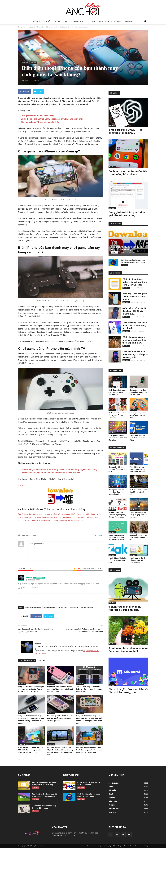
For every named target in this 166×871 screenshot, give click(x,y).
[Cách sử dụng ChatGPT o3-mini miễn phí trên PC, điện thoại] (24, 785)
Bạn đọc (129, 21)
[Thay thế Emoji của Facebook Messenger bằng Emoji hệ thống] (139, 458)
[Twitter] (129, 834)
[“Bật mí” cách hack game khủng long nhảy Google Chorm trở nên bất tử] (118, 504)
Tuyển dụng (107, 846)
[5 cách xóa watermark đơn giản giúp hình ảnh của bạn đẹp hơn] (139, 504)
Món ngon (113, 812)
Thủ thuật (33, 62)
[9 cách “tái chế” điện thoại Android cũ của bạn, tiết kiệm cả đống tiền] (128, 589)
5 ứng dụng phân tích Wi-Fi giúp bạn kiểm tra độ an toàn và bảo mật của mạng (83, 630)
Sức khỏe (117, 21)
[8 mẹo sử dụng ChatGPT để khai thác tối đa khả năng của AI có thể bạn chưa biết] (128, 112)
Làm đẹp (67, 21)
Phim (111, 786)
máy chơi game (62, 607)
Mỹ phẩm (112, 790)
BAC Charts (127, 846)
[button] (145, 21)
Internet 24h (114, 808)
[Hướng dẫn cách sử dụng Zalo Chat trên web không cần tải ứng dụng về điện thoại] (118, 481)
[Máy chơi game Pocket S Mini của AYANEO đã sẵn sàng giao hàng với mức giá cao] (60, 704)
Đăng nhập (97, 535)
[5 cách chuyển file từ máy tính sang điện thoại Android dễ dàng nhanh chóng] (139, 550)
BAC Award (137, 846)
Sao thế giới (113, 783)
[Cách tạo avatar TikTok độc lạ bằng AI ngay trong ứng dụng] (118, 404)
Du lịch (57, 21)
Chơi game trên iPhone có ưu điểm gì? (38, 116)
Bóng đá (112, 805)
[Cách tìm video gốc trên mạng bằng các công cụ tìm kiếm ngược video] (113, 262)
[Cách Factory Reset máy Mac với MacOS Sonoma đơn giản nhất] (24, 797)
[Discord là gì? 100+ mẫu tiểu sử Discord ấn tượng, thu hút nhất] (128, 672)
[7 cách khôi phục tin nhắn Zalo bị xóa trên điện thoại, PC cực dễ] (139, 427)
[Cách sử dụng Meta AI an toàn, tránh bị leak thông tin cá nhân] (115, 327)
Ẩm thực (47, 21)
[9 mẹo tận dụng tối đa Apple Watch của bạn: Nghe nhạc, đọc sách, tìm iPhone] (139, 404)
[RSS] (123, 834)
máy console (74, 607)
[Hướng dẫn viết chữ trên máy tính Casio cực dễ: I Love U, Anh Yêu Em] (118, 458)
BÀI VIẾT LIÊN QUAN (27, 661)
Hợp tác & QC (117, 846)
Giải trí (36, 21)
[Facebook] (111, 834)
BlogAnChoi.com (58, 833)
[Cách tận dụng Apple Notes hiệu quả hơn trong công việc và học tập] (115, 284)
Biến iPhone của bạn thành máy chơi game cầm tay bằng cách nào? (52, 119)
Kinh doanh (104, 21)
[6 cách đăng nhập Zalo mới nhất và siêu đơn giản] (118, 550)
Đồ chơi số (22, 683)
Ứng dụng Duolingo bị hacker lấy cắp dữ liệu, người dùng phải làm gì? (35, 630)
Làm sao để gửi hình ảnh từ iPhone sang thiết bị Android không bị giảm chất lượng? (59, 470)
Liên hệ (145, 846)
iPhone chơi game (49, 607)
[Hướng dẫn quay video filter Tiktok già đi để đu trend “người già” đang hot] (139, 527)
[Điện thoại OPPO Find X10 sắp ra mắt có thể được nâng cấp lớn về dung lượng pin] (60, 675)
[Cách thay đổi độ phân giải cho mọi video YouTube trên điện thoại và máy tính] (118, 382)
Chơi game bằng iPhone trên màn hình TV (40, 122)
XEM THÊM (42, 661)
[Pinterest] (117, 834)
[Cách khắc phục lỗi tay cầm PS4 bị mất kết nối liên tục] (139, 481)
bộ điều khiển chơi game (33, 607)
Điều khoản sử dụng (94, 846)
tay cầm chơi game (87, 607)
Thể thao (92, 21)
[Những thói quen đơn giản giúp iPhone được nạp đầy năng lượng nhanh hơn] (139, 382)
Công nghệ (79, 21)
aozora (38, 643)
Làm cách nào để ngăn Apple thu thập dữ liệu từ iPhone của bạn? (51, 473)
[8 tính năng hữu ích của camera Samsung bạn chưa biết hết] (128, 630)
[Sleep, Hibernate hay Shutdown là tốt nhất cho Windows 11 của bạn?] (118, 527)
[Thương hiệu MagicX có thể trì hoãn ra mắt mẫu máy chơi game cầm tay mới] (89, 675)
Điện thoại (51, 683)
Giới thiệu (82, 846)
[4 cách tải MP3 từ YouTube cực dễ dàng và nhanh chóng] (130, 242)
